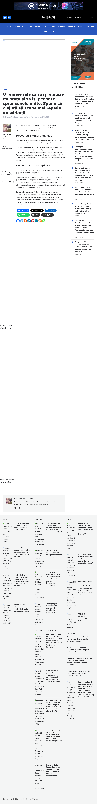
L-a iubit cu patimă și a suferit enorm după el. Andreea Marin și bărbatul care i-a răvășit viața (84, 208)
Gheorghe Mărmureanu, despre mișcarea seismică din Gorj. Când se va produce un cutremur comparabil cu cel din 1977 (84, 154)
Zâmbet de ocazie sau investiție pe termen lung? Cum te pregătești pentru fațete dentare (80, 639)
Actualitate (18, 27)
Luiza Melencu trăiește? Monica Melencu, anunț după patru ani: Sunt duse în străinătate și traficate (84, 135)
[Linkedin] (29, 220)
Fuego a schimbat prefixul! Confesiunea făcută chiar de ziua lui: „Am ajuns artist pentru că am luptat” (86, 559)
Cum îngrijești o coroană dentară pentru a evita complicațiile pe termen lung (52, 608)
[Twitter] (21, 220)
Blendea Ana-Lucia (11, 117)
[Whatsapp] (43, 220)
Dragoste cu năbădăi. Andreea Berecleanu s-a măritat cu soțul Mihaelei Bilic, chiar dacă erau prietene (84, 118)
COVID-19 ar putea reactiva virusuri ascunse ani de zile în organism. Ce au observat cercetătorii (54, 527)
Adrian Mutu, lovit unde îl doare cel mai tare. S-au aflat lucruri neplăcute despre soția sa (84, 192)
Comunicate (49, 31)
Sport (80, 27)
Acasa (8, 27)
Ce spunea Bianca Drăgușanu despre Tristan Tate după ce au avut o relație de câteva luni (83, 246)
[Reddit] (25, 220)
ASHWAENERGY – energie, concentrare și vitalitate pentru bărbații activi (78, 650)
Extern (52, 27)
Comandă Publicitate (74, 18)
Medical (61, 27)
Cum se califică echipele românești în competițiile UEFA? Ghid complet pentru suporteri (22, 552)
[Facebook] (18, 220)
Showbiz (71, 27)
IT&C (88, 27)
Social (37, 27)
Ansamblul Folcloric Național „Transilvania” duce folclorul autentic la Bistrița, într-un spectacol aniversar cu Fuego (85, 588)
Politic (29, 27)
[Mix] (40, 220)
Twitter (19, 508)
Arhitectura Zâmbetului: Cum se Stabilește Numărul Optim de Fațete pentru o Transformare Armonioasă (53, 579)
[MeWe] (36, 220)
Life (44, 27)
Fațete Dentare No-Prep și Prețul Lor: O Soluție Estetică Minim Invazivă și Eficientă (79, 673)
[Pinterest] (32, 220)
